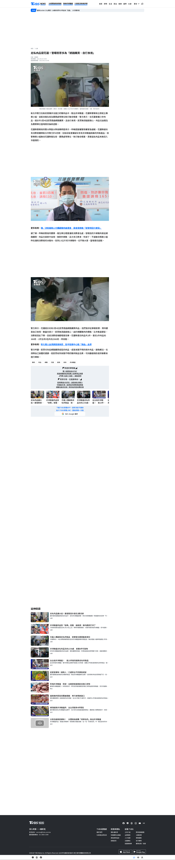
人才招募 (127, 838)
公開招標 (139, 835)
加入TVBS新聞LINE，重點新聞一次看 (70, 410)
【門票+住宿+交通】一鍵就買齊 (69, 376)
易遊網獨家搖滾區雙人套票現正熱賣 (70, 373)
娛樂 (120, 4)
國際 (125, 4)
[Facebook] (124, 823)
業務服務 (139, 838)
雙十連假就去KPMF (70, 371)
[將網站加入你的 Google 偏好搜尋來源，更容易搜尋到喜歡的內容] (69, 414)
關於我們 (99, 832)
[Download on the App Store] (125, 851)
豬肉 (33, 362)
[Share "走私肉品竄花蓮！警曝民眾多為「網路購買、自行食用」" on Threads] (37, 857)
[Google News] (144, 823)
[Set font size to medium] (138, 857)
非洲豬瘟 (72, 362)
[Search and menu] (142, 4)
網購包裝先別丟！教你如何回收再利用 (70, 387)
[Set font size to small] (134, 857)
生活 (110, 4)
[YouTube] (140, 823)
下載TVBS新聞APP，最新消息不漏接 (69, 407)
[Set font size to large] (142, 857)
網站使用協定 (115, 838)
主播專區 (127, 841)
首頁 (100, 4)
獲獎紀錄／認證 (141, 843)
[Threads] (132, 823)
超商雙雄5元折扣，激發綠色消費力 (70, 382)
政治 (115, 4)
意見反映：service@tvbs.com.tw (40, 832)
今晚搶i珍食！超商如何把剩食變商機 (70, 385)
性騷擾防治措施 (116, 835)
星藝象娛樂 (128, 843)
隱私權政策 (114, 832)
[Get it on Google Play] (139, 851)
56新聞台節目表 (102, 835)
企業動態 (127, 835)
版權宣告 (113, 841)
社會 (129, 4)
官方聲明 (139, 841)
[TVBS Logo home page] (38, 3)
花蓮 (52, 362)
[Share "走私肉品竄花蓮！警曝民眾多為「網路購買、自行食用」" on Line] (33, 857)
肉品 (39, 362)
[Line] (128, 823)
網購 (46, 362)
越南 (58, 362)
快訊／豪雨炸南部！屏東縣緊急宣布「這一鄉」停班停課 (54, 10)
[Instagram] (136, 823)
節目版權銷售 (140, 832)
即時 (105, 4)
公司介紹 (127, 832)
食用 (64, 362)
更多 (136, 4)
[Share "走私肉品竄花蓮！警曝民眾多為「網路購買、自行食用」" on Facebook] (41, 857)
